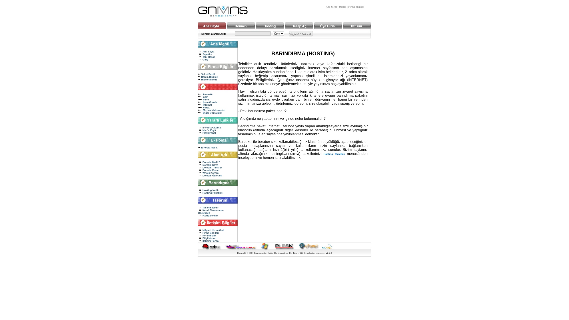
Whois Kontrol (210, 173)
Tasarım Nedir (210, 207)
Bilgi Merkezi (209, 238)
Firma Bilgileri (356, 6)
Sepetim (207, 54)
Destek (342, 6)
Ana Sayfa (331, 6)
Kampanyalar (210, 215)
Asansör (208, 94)
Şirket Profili (208, 74)
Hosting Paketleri (212, 193)
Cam (205, 97)
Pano (206, 99)
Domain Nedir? (211, 162)
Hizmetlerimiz (209, 79)
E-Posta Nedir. (209, 147)
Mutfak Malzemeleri (214, 110)
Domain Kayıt (210, 165)
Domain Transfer (212, 167)
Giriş (205, 59)
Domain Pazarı (210, 170)
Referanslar (209, 235)
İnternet (207, 105)
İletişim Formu (210, 241)
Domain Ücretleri (212, 175)
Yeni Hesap (208, 57)
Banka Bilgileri (209, 77)
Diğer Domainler (212, 113)
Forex (206, 107)
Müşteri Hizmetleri (213, 230)
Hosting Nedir (210, 190)
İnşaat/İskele (210, 102)
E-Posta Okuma (211, 127)
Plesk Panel (209, 133)
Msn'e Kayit (209, 130)
